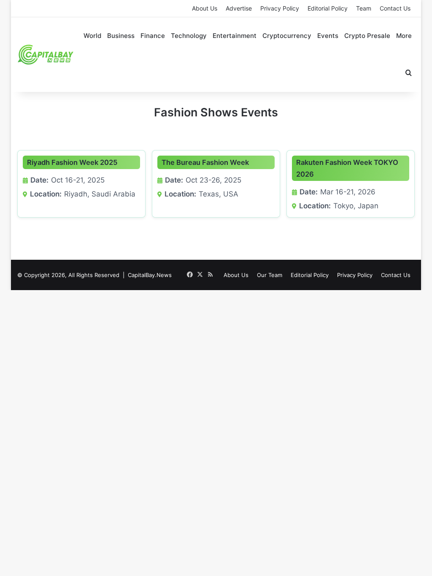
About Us (204, 8)
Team (363, 8)
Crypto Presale (367, 36)
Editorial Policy (328, 8)
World (92, 36)
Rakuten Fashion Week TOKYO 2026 (347, 168)
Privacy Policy (279, 8)
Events (327, 36)
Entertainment (234, 36)
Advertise (239, 8)
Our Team (269, 275)
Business (121, 36)
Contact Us (395, 8)
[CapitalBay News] (45, 54)
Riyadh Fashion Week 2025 (72, 162)
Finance (152, 36)
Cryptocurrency (286, 36)
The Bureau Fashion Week (205, 162)
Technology (189, 36)
